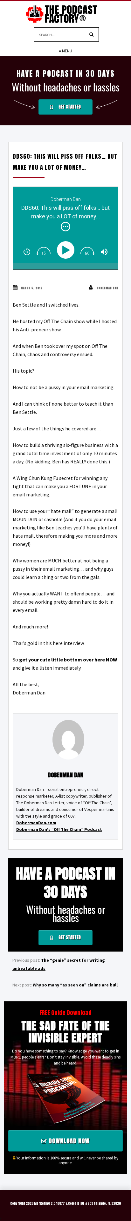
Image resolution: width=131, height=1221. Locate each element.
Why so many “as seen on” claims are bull (75, 985)
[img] (65, 226)
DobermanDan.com (36, 823)
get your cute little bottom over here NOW (68, 659)
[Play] (67, 250)
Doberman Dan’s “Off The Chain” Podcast (59, 829)
